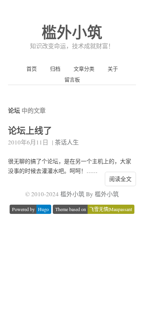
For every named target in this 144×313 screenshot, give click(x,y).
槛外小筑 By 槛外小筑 (89, 194)
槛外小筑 (72, 32)
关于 (113, 68)
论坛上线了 (30, 130)
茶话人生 (67, 142)
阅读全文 (120, 179)
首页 (31, 68)
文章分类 (84, 68)
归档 (55, 68)
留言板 (72, 79)
